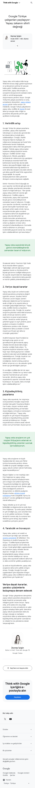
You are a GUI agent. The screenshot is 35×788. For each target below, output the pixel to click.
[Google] (6, 768)
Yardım (8, 780)
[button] (17, 46)
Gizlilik (5, 775)
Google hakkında (9, 773)
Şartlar (12, 775)
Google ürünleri (23, 773)
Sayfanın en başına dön (19, 668)
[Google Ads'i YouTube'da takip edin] (10, 719)
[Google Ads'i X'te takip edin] (5, 719)
